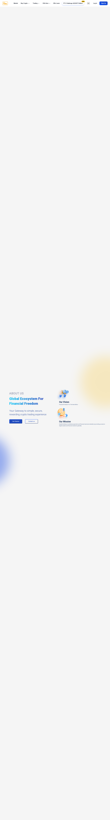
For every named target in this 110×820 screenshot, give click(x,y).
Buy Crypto (25, 3)
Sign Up (103, 3)
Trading (36, 3)
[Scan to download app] (88, 3)
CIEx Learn (56, 3)
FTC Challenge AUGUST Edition (73, 3)
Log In (95, 3)
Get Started (15, 421)
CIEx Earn (46, 3)
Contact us (31, 421)
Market (16, 3)
